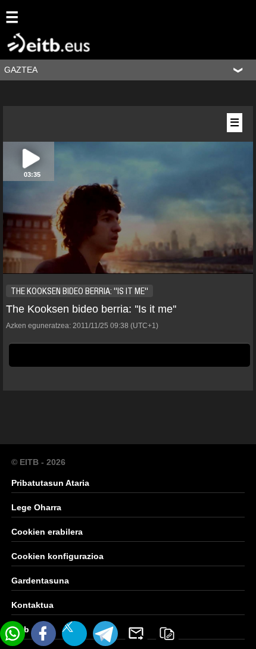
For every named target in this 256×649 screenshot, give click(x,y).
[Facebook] (43, 633)
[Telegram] (105, 633)
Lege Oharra (36, 507)
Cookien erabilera (47, 531)
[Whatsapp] (12, 633)
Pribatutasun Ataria (50, 483)
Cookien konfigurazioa (57, 556)
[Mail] (136, 633)
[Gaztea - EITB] (32, 29)
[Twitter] (74, 633)
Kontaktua (32, 605)
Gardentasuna (40, 580)
